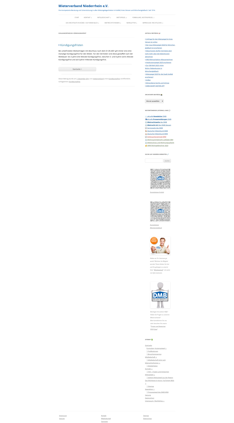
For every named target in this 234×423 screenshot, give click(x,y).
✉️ (155, 116)
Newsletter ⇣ (132, 23)
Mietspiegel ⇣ (122, 17)
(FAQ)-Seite (153, 329)
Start (77, 17)
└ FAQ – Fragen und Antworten (157, 372)
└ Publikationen (152, 351)
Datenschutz (149, 398)
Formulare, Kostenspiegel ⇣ (143, 17)
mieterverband (98, 79)
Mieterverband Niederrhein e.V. (83, 6)
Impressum (63, 416)
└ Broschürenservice (153, 354)
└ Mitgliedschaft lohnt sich (156, 360)
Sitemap (146, 416)
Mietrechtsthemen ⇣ (113, 23)
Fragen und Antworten (158, 326)
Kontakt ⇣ (88, 17)
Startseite (148, 345)
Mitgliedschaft (158, 270)
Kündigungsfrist (114, 79)
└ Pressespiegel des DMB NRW (157, 392)
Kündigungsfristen (70, 45)
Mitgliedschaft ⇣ (104, 17)
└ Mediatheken (152, 366)
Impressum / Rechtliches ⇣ (153, 23)
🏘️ (156, 134)
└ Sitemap (150, 386)
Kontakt (103, 416)
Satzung (148, 395)
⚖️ (156, 122)
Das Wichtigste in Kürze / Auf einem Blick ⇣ (82, 23)
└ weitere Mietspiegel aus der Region (159, 377)
